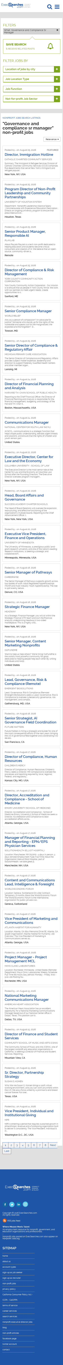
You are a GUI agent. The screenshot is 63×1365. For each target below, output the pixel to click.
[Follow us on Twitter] (12, 1204)
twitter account (10, 1344)
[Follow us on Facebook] (5, 1204)
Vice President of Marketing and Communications (31, 921)
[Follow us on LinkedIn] (18, 1204)
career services (10, 1311)
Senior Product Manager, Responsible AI (25, 234)
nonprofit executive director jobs (17, 1322)
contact (6, 1349)
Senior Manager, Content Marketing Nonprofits (25, 643)
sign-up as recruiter (12, 1278)
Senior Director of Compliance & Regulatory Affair (31, 347)
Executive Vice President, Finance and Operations (25, 536)
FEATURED (52, 150)
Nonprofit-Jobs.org (11, 1238)
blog (5, 1327)
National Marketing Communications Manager (27, 998)
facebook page (9, 1338)
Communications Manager (27, 422)
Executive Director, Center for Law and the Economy (29, 459)
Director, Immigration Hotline (29, 155)
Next (53, 1145)
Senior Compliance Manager (28, 311)
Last (6, 1151)
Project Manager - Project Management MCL (26, 959)
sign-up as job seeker (12, 1272)
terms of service (10, 1305)
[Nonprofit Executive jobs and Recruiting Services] (22, 1188)
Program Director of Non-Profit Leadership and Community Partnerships (30, 193)
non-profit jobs (9, 1283)
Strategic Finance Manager (27, 607)
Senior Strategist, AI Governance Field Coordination (30, 720)
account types (9, 1267)
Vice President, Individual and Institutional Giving (29, 1113)
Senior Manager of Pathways (28, 572)
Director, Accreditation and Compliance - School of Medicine (27, 799)
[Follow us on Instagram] (25, 1204)
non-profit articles (11, 1333)
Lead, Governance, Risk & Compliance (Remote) (26, 682)
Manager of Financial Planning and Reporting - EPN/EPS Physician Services (30, 842)
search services (10, 1316)
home (5, 1256)
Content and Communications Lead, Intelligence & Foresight (30, 882)
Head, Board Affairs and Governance (24, 497)
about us (7, 1261)
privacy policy (9, 1289)
